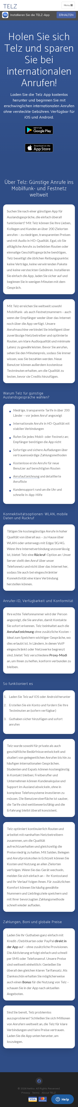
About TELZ (49, 1092)
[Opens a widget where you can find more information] (62, 1099)
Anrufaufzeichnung (26, 476)
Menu (69, 6)
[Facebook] (39, 1081)
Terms (36, 1092)
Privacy (25, 1092)
